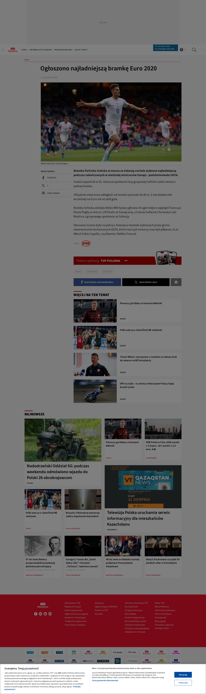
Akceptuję (183, 675)
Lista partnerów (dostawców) (105, 680)
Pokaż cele (183, 683)
